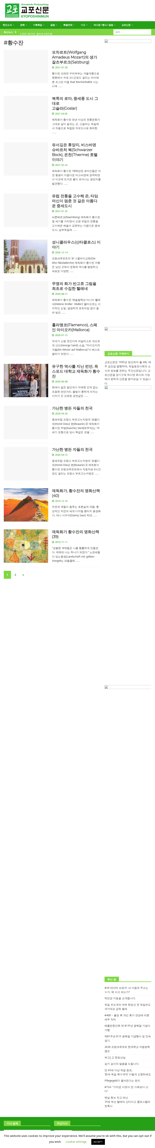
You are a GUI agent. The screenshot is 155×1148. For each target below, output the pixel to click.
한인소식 (7, 25)
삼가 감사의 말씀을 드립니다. (122, 1063)
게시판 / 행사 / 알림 (103, 25)
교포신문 (126, 25)
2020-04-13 (61, 454)
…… (60, 86)
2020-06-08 (61, 381)
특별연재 (67, 25)
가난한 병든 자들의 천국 (72, 408)
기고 (83, 25)
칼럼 (52, 25)
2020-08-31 (61, 294)
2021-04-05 (61, 113)
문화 (22, 25)
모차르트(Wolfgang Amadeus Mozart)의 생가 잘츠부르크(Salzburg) (74, 57)
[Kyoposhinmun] (77, 19)
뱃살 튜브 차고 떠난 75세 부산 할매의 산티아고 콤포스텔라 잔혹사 (127, 1102)
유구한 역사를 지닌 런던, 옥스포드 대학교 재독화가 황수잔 (76, 371)
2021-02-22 (61, 165)
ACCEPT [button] (98, 1141)
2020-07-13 (61, 335)
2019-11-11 (61, 542)
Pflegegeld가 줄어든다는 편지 (122, 1080)
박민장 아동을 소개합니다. (120, 998)
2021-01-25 (61, 211)
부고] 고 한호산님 (115, 1057)
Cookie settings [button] (76, 1141)
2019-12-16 (61, 501)
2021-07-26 (61, 67)
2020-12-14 (61, 252)
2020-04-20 (61, 413)
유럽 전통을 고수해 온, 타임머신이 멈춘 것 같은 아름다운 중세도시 (75, 201)
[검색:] (132, 32)
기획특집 (37, 25)
